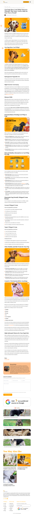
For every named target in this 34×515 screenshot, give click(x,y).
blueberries (23, 183)
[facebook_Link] (4, 498)
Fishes (5, 506)
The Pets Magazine (18, 513)
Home (5, 6)
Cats (5, 505)
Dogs (7, 6)
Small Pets (5, 509)
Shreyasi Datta (13, 364)
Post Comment (8, 394)
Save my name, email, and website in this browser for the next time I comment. (15, 392)
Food (9, 6)
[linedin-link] (8, 359)
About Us (11, 503)
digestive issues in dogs (9, 94)
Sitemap (11, 510)
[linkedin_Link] (5, 498)
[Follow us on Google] (17, 402)
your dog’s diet (11, 325)
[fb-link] (5, 359)
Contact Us (12, 505)
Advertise (11, 506)
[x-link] (7, 359)
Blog (5, 510)
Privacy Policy (11, 509)
